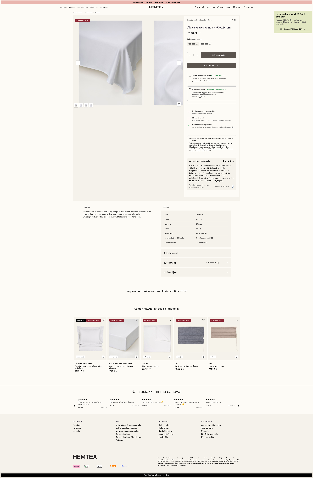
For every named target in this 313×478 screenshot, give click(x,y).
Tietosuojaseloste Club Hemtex (129, 437)
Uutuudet (63, 7)
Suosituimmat (83, 7)
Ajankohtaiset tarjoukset (211, 425)
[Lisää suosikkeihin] (179, 104)
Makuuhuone (77, 13)
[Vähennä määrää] (189, 55)
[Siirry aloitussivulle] (156, 7)
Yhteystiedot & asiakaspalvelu (128, 425)
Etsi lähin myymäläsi (209, 434)
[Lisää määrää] (197, 55)
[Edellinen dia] (78, 63)
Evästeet (119, 440)
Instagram (77, 428)
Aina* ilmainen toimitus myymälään (156, 475)
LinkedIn (76, 431)
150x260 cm (193, 44)
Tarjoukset (94, 7)
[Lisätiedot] (199, 33)
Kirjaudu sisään (207, 437)
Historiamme (163, 428)
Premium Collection (207, 20)
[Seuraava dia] (179, 63)
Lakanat (97, 13)
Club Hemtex (164, 425)
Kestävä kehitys (165, 431)
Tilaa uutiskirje (207, 428)
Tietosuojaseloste (123, 434)
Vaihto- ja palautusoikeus (126, 428)
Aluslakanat (88, 13)
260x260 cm (206, 44)
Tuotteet (72, 7)
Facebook (77, 425)
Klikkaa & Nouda (212, 65)
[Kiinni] (308, 14)
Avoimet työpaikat (166, 434)
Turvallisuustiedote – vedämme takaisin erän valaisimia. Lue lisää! (156, 2)
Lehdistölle (163, 437)
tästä (210, 151)
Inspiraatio (103, 7)
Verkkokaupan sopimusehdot (128, 431)
